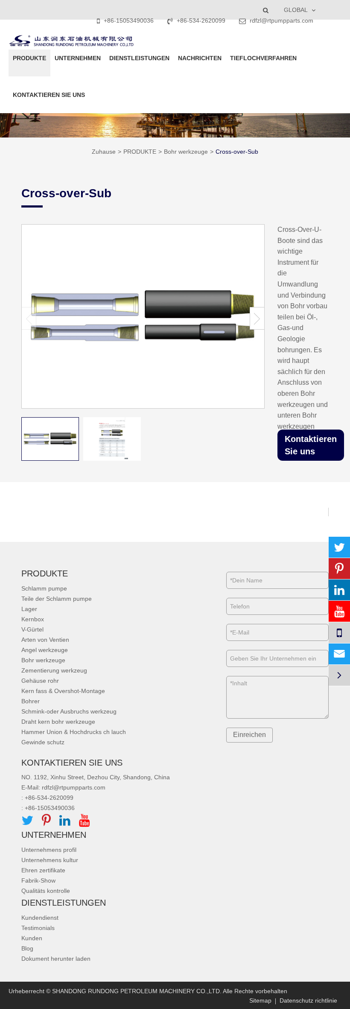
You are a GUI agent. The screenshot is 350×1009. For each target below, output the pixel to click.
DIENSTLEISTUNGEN (139, 58)
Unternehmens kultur (49, 860)
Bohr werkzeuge (186, 151)
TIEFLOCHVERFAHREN (263, 58)
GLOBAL (296, 9)
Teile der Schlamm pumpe (56, 598)
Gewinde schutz (42, 742)
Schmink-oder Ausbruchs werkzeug (69, 711)
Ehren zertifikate (43, 870)
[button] (257, 318)
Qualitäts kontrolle (45, 890)
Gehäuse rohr (40, 680)
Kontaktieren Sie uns (311, 445)
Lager (29, 608)
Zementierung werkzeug (54, 670)
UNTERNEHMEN (78, 58)
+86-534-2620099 (201, 20)
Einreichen (249, 734)
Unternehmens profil (48, 849)
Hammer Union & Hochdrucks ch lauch (73, 731)
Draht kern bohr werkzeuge (58, 721)
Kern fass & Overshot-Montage (63, 690)
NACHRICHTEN (200, 58)
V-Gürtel (32, 629)
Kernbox (32, 619)
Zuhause (104, 151)
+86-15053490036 (128, 20)
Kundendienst (39, 917)
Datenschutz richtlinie (308, 1000)
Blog (27, 948)
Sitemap (260, 1000)
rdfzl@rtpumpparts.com (280, 20)
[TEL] (339, 632)
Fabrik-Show (38, 880)
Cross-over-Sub (237, 151)
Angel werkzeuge (44, 649)
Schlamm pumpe (44, 588)
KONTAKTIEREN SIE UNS (49, 94)
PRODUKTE (29, 58)
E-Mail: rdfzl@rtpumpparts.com (63, 787)
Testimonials (38, 927)
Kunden (31, 938)
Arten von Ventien (45, 639)
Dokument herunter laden (55, 958)
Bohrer (30, 701)
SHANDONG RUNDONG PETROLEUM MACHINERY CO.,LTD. (137, 991)
